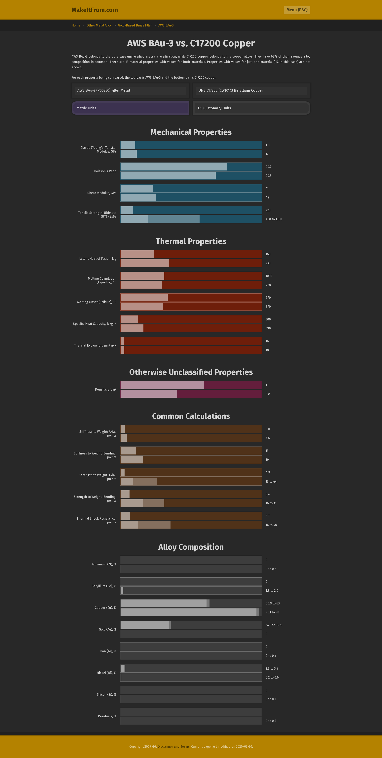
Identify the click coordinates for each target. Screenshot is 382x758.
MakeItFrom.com (95, 10)
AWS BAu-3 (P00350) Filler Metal (103, 90)
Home (76, 25)
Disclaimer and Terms (174, 746)
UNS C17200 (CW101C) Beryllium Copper (231, 90)
